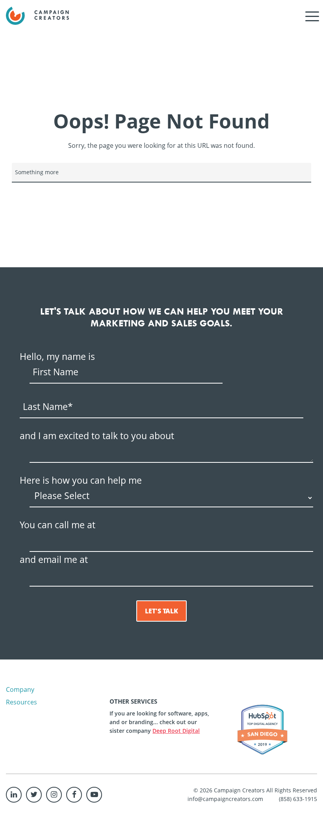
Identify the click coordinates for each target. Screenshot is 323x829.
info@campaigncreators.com (225, 799)
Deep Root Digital (176, 730)
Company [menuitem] (20, 689)
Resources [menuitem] (21, 702)
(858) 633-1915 (298, 799)
